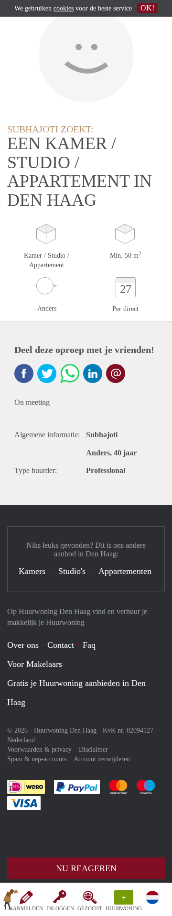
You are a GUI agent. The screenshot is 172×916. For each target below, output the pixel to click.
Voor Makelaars (34, 664)
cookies (64, 8)
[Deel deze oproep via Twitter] (46, 373)
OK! (147, 8)
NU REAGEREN (86, 868)
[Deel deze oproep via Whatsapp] (69, 373)
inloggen (60, 908)
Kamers (32, 571)
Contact (60, 645)
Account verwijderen (102, 759)
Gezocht (89, 908)
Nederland (21, 740)
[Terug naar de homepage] (10, 901)
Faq (89, 645)
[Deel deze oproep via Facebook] (23, 373)
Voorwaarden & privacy (39, 749)
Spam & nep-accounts (36, 759)
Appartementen (124, 571)
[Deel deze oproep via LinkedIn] (92, 373)
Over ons (23, 645)
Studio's (72, 571)
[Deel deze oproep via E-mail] (115, 373)
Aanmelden (26, 908)
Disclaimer (93, 749)
